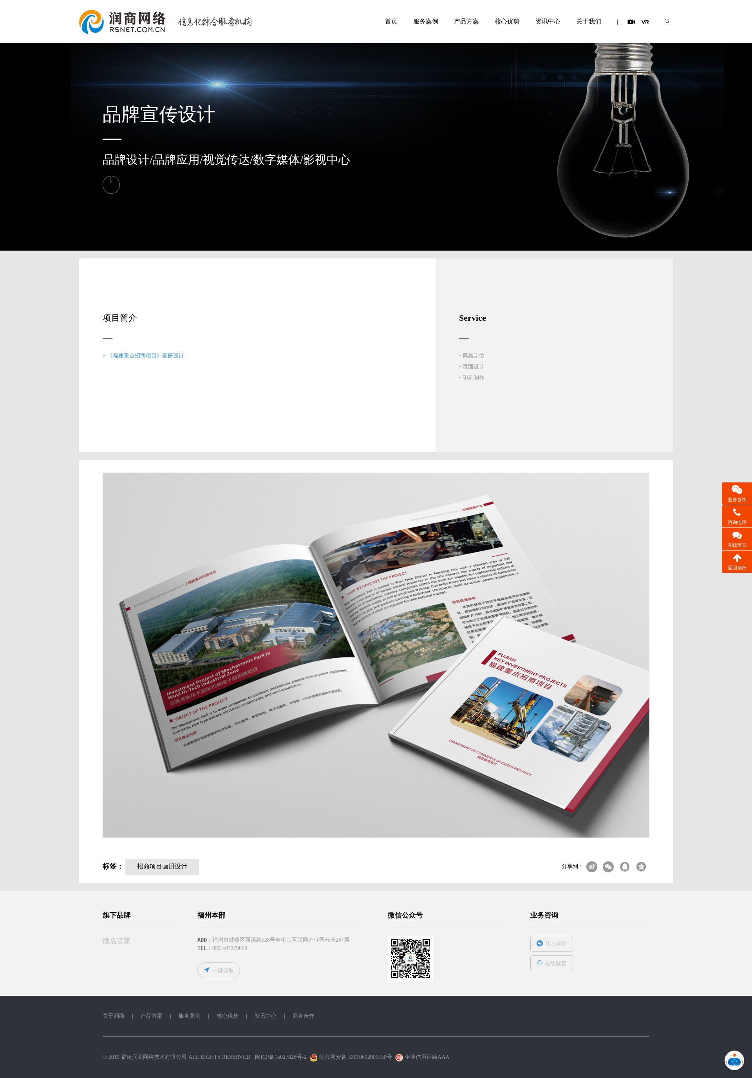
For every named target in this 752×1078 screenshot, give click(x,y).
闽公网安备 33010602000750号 (355, 1057)
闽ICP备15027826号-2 (281, 1057)
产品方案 (466, 21)
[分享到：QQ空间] (641, 867)
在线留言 (556, 963)
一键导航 (223, 970)
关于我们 (588, 21)
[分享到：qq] (624, 867)
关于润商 (114, 1016)
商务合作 (304, 1016)
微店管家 (117, 941)
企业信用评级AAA (426, 1057)
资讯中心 (547, 21)
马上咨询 (556, 944)
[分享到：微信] (608, 867)
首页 (391, 21)
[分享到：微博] (591, 867)
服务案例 (425, 21)
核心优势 (507, 21)
